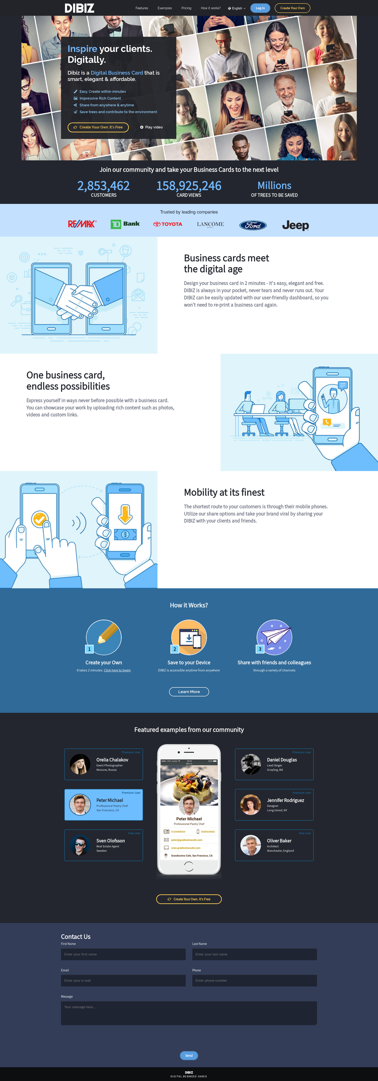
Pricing (186, 8)
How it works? (211, 8)
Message (67, 996)
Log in (260, 8)
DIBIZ (79, 8)
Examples (165, 8)
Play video (153, 127)
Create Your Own (292, 8)
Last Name (199, 944)
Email (65, 970)
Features (142, 8)
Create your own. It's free (101, 127)
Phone (196, 970)
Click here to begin (117, 670)
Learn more (189, 691)
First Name (68, 944)
